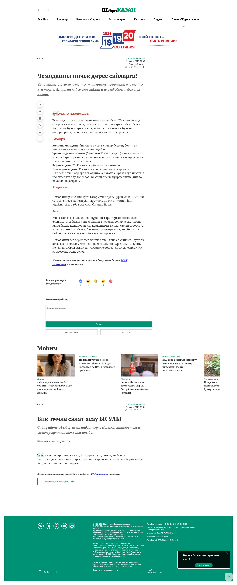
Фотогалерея (117, 19)
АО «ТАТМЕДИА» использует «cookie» (107, 562)
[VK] (41, 526)
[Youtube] (64, 526)
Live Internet (151, 573)
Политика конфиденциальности (105, 570)
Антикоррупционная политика (159, 537)
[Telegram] (40, 111)
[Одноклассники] (40, 118)
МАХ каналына (99, 474)
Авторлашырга (71, 332)
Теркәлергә (126, 332)
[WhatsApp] (40, 125)
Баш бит (42, 19)
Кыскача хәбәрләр (88, 19)
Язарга (99, 324)
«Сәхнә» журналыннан (185, 19)
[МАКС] (72, 526)
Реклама (139, 19)
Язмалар (62, 19)
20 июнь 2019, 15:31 (135, 407)
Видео (158, 19)
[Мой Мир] (40, 132)
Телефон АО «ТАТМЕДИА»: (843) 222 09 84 (162, 540)
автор (40, 58)
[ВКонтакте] (40, 104)
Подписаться (203, 565)
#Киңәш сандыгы (136, 58)
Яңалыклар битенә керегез (57, 481)
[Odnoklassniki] (56, 526)
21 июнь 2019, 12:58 (135, 61)
